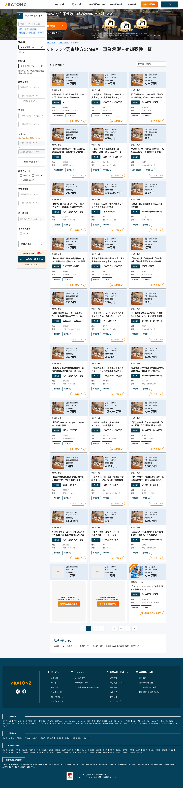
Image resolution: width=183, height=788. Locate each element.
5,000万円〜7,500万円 (139, 764)
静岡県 (145, 750)
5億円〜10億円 (20, 767)
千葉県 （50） (111, 646)
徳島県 (65, 752)
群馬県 (64, 750)
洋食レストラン (64, 43)
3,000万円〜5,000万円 (122, 764)
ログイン (54, 683)
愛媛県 (79, 752)
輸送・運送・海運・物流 (84, 723)
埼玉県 (70, 750)
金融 (134, 721)
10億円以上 (31, 767)
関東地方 (20, 738)
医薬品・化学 (32, 721)
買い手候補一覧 (57, 697)
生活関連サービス (155, 723)
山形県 (37, 750)
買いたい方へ (78, 4)
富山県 (105, 750)
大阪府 (4, 752)
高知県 (85, 752)
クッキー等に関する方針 (148, 687)
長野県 (131, 750)
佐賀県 (98, 752)
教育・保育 (143, 723)
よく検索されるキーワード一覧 (86, 687)
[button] (31, 87)
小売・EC (42, 721)
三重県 (158, 750)
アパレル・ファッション (77, 721)
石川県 (112, 750)
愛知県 (151, 750)
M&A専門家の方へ (97, 4)
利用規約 (142, 678)
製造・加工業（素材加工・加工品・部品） (35, 723)
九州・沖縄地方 (77, 738)
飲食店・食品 (50, 43)
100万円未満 (13, 764)
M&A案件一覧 (116, 4)
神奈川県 (91, 750)
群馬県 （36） (85, 646)
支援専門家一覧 (57, 701)
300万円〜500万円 (41, 764)
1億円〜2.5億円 (169, 764)
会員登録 (54, 678)
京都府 (171, 750)
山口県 (59, 752)
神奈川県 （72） (138, 646)
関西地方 (50, 738)
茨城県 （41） (59, 646)
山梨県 (125, 750)
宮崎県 (125, 752)
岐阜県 (138, 750)
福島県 (44, 750)
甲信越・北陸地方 (31, 738)
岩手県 (18, 750)
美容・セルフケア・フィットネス (126, 723)
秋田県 (31, 750)
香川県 (72, 752)
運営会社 (113, 678)
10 (121, 628)
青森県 (11, 750)
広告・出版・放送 (144, 721)
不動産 (128, 721)
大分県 (118, 752)
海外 (85, 738)
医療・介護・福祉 (20, 721)
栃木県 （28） (72, 646)
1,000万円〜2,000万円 (87, 764)
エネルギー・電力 (158, 721)
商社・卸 (98, 723)
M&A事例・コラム (81, 683)
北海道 (4, 738)
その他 (4, 726)
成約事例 (132, 4)
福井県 (118, 750)
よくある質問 (79, 678)
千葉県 (77, 750)
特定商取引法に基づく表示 (149, 692)
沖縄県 (139, 752)
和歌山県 (25, 752)
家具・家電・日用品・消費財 (97, 721)
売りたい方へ (61, 4)
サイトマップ (115, 701)
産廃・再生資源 (108, 723)
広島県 (52, 752)
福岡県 (92, 752)
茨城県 (51, 750)
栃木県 (57, 750)
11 (128, 628)
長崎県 (105, 752)
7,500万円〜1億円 (156, 764)
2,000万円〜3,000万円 (105, 764)
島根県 (39, 752)
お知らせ (113, 692)
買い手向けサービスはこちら (47, 33)
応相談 (4, 764)
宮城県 (24, 750)
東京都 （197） (124, 646)
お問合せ (113, 697)
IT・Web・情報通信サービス (57, 721)
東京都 (84, 750)
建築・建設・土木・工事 (10, 723)
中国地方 (58, 738)
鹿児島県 (132, 752)
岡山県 (46, 752)
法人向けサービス (169, 723)
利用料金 (54, 687)
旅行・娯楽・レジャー (116, 721)
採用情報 (113, 687)
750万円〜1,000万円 (71, 764)
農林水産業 (169, 721)
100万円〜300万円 (26, 764)
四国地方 (67, 738)
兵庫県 (11, 752)
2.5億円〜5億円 (7, 767)
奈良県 (18, 752)
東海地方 (42, 738)
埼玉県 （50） (98, 646)
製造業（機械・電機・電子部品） (63, 723)
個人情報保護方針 (146, 683)
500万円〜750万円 (55, 764)
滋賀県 (164, 750)
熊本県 (112, 752)
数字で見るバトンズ (118, 683)
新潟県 (98, 750)
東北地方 (12, 738)
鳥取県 (32, 752)
